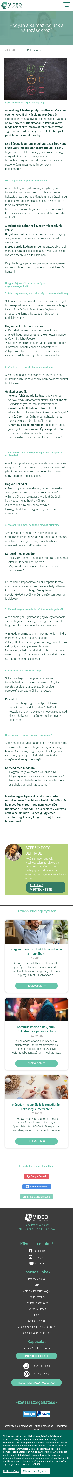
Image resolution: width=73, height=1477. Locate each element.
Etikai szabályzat (44, 1426)
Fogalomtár (61, 1426)
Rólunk (36, 1285)
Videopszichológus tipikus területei (36, 1327)
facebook (39, 1251)
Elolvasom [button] (35, 985)
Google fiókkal (38, 1176)
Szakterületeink (36, 1321)
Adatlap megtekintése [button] (41, 887)
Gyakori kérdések (36, 1309)
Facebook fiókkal (38, 1186)
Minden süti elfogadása (35, 1471)
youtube (39, 1263)
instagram (39, 1257)
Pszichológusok (36, 1279)
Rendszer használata (36, 1303)
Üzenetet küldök (38, 1356)
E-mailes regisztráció (38, 1197)
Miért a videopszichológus (37, 1291)
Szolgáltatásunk (36, 1297)
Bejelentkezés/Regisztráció (36, 1333)
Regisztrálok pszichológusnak (36, 1382)
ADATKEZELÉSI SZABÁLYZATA (18, 1426)
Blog (36, 1315)
